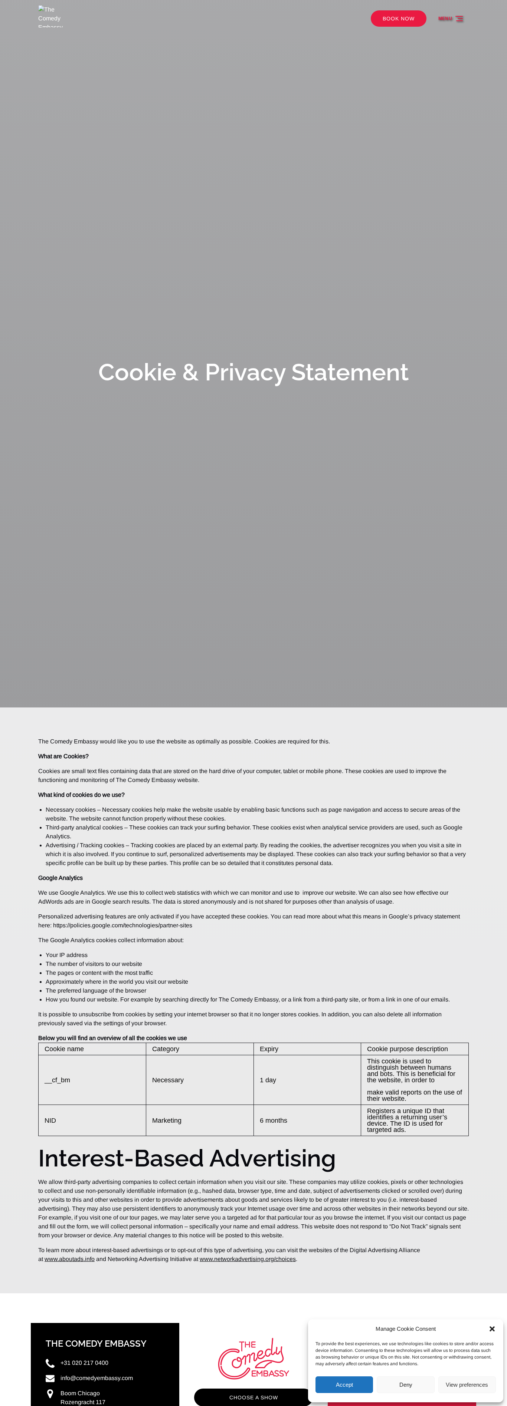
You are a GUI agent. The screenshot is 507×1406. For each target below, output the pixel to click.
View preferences (467, 1385)
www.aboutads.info (70, 1259)
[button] (492, 1329)
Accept (344, 1385)
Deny (405, 1385)
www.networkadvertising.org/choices (248, 1259)
